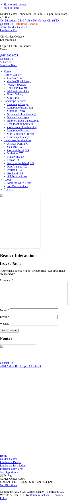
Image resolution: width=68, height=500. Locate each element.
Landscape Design (10, 462)
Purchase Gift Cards (11, 468)
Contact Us (6, 23)
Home (3, 455)
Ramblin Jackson (40, 495)
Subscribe (5, 62)
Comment (6, 280)
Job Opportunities (10, 472)
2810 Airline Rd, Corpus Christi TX (38, 20)
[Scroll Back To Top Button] (1, 489)
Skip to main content (15, 4)
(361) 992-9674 (9, 55)
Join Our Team (8, 65)
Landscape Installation (13, 465)
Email (4, 316)
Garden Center (8, 458)
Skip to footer (11, 7)
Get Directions (8, 20)
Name (4, 310)
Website (4, 323)
